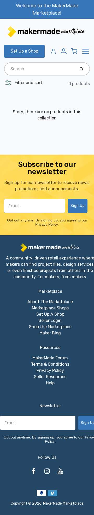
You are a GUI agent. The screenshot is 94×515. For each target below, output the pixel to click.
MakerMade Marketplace (63, 503)
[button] (23, 83)
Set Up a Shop (24, 51)
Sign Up (77, 206)
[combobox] (39, 68)
